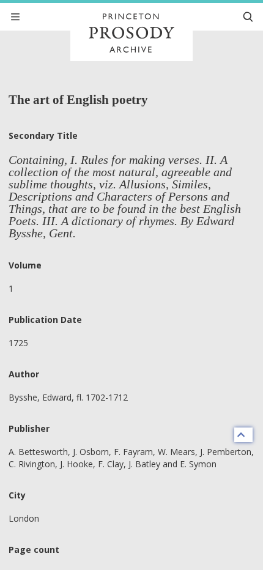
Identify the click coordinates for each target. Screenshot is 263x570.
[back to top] (243, 435)
